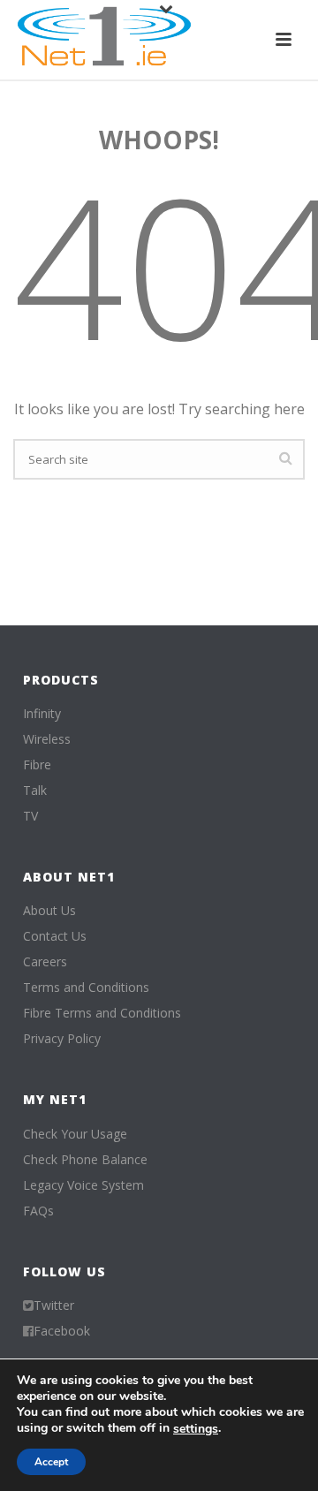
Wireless (47, 739)
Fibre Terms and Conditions (102, 1013)
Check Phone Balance (85, 1160)
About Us (49, 911)
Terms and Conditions (86, 987)
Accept (51, 1462)
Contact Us (55, 936)
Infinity (42, 714)
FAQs (38, 1211)
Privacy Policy (62, 1039)
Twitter (54, 1305)
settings (195, 1429)
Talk (35, 790)
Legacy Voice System (83, 1185)
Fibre (37, 765)
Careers (45, 962)
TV (30, 816)
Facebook (62, 1331)
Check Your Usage (75, 1134)
